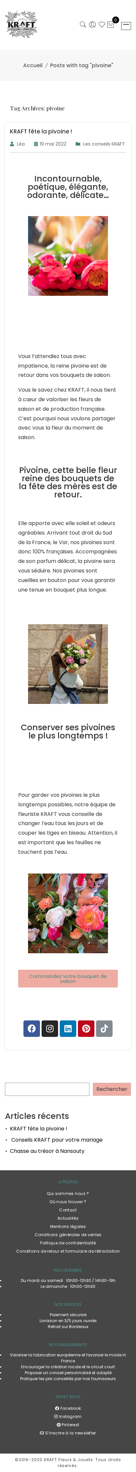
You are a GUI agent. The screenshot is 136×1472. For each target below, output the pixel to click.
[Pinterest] (86, 1028)
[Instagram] (50, 1028)
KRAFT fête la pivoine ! (38, 1128)
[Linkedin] (68, 1028)
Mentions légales (68, 1226)
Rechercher (111, 1089)
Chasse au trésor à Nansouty (47, 1151)
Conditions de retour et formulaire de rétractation (68, 1251)
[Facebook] (31, 1028)
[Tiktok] (104, 1028)
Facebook (70, 1408)
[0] (111, 25)
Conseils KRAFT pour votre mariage (56, 1140)
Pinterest (70, 1425)
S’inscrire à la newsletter (70, 1433)
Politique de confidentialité (68, 1243)
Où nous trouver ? (68, 1202)
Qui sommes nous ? (68, 1193)
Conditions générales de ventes (68, 1234)
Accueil (33, 65)
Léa (21, 144)
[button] (68, 978)
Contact (68, 1210)
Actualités (68, 1218)
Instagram (70, 1416)
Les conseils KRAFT (104, 144)
